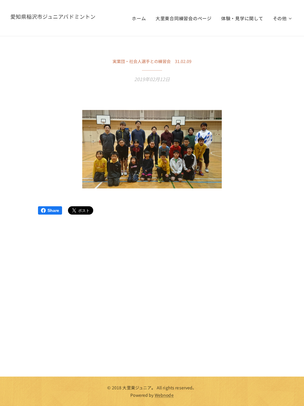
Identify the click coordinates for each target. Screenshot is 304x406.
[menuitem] (140, 18)
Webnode (164, 395)
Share (53, 210)
